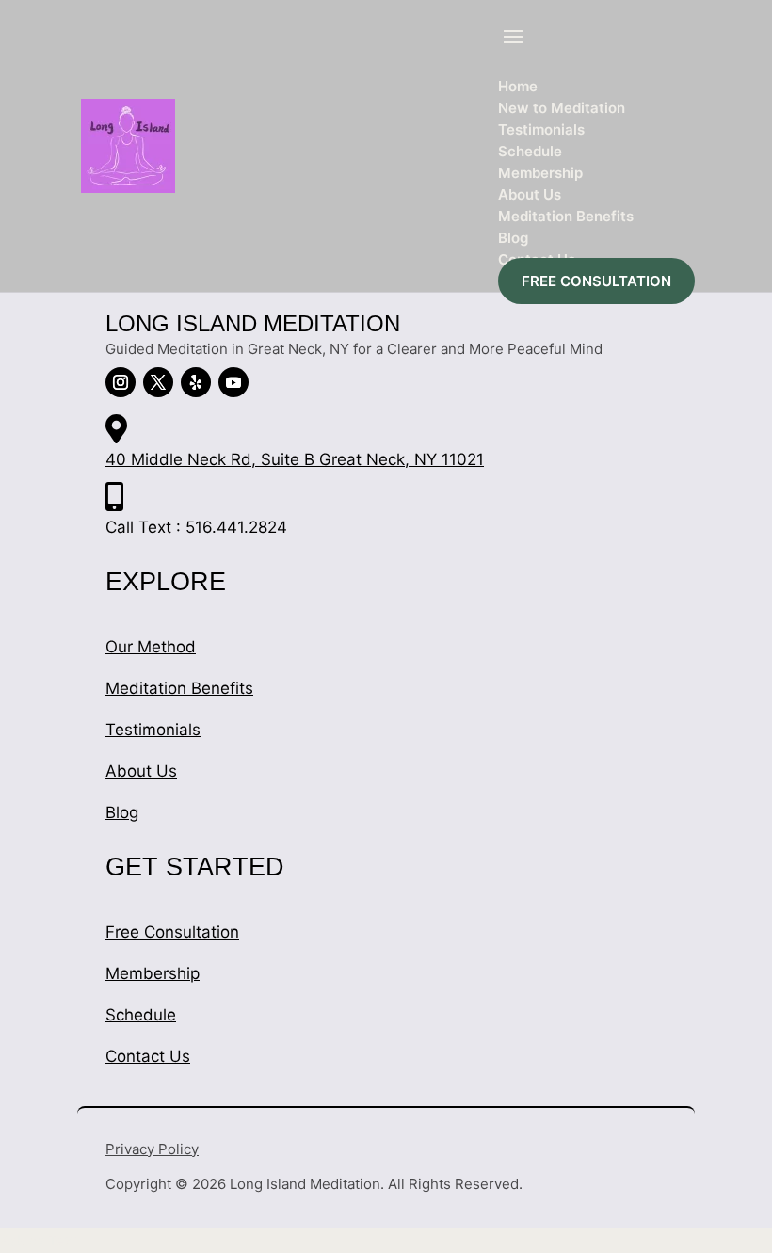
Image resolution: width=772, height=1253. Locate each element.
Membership (152, 973)
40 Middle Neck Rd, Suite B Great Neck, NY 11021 (294, 459)
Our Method (150, 646)
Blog (121, 812)
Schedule (140, 1014)
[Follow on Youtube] (233, 382)
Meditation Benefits (179, 688)
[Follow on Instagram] (120, 382)
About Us (141, 771)
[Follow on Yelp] (196, 382)
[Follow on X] (158, 382)
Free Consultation (172, 932)
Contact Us (147, 1056)
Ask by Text (38, 1240)
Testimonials (153, 729)
